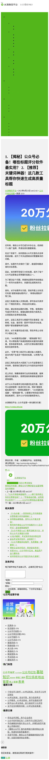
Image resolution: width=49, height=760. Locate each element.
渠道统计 (11, 651)
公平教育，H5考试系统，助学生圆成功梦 (24, 700)
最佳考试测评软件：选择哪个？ (23, 539)
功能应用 (9, 17)
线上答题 (13, 682)
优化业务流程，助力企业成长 (19, 718)
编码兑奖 (19, 43)
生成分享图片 (12, 483)
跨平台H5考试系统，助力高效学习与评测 (24, 703)
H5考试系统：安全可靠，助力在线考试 (23, 698)
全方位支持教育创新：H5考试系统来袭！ (24, 706)
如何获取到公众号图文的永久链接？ (25, 556)
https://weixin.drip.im (13, 407)
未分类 (10, 648)
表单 (21, 681)
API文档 (13, 132)
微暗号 (18, 35)
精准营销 (11, 654)
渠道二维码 (20, 677)
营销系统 (14, 87)
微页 (17, 26)
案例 (12, 123)
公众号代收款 (13, 631)
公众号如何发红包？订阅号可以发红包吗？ (25, 721)
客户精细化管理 (17, 105)
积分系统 (32, 677)
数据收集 (14, 49)
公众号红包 (29, 672)
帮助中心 (14, 129)
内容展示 (14, 23)
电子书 (13, 126)
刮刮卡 (18, 38)
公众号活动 (12, 640)
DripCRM (9, 99)
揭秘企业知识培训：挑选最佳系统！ (25, 548)
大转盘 (18, 40)
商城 (17, 72)
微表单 (18, 52)
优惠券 (10, 626)
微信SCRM (15, 93)
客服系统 (11, 643)
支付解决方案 (16, 90)
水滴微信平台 (11, 191)
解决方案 (9, 81)
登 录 (3, 758)
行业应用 (14, 66)
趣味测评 (11, 660)
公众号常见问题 (14, 634)
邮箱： (8, 583)
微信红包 (19, 46)
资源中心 (9, 117)
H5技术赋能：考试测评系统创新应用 (25, 536)
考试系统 (19, 55)
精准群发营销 (16, 111)
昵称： (8, 580)
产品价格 (14, 135)
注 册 (8, 758)
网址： (8, 586)
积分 (17, 60)
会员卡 (18, 63)
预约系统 (19, 69)
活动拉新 (14, 32)
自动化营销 (15, 108)
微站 (17, 29)
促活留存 (14, 58)
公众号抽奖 (12, 637)
